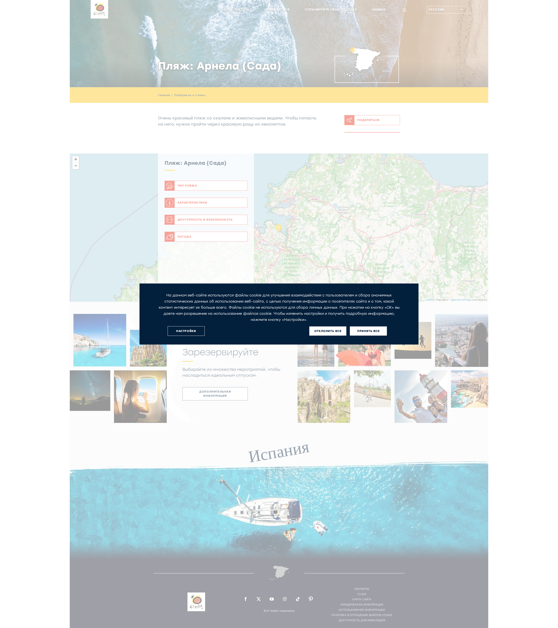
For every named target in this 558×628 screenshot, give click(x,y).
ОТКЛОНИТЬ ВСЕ (328, 331)
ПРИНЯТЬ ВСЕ (368, 331)
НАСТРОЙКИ (186, 331)
